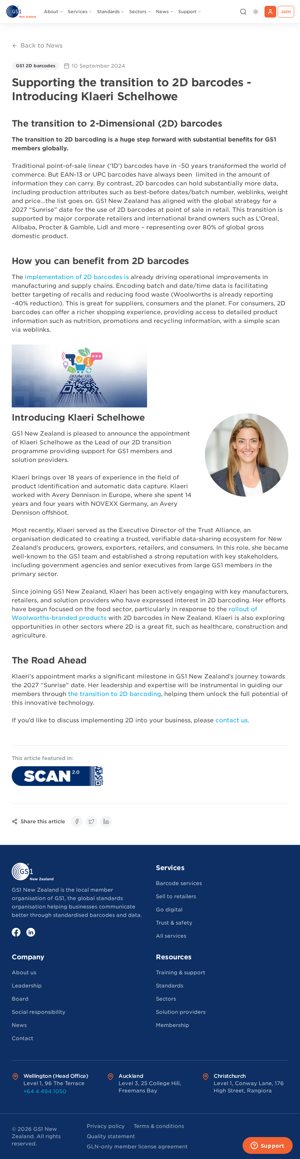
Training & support (180, 972)
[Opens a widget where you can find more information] (267, 1146)
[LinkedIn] (30, 932)
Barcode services (179, 883)
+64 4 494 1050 (45, 1091)
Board (20, 999)
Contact (22, 1038)
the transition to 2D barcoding (114, 693)
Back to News (41, 45)
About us (24, 972)
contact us (231, 720)
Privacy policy (106, 1126)
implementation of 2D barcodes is (77, 277)
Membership (172, 1025)
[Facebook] (16, 932)
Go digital (169, 909)
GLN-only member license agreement (137, 1146)
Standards (108, 11)
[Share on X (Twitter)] (91, 821)
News (162, 11)
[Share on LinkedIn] (106, 821)
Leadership (27, 986)
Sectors (137, 11)
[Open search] (243, 11)
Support (187, 11)
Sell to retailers (176, 896)
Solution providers (181, 1012)
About (51, 11)
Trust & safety (174, 923)
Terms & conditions (159, 1126)
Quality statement (111, 1136)
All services (171, 936)
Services (77, 11)
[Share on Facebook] (77, 821)
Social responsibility (38, 1012)
